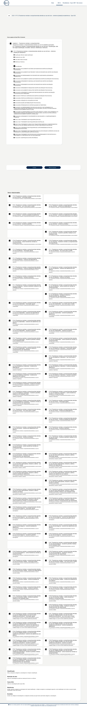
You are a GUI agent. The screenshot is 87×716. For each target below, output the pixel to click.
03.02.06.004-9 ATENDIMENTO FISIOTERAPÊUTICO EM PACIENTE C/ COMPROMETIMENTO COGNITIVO (35, 117)
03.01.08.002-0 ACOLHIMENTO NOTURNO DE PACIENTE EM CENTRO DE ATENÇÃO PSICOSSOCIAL (33, 69)
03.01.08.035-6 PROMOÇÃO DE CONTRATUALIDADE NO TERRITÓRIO (30, 105)
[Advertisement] (43, 27)
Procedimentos (66, 2)
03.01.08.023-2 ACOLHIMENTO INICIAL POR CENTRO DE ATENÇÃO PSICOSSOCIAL (33, 90)
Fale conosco (79, 2)
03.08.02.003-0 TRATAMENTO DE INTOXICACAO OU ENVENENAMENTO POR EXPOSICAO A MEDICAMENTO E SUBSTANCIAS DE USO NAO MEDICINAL (35, 135)
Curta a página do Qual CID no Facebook (16, 37)
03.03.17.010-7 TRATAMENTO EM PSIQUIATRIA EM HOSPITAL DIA (29, 121)
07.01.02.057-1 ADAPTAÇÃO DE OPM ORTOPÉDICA (26, 137)
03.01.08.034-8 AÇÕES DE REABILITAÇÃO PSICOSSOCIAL (28, 102)
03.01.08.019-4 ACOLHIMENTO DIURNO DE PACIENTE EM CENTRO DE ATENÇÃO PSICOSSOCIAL (37, 78)
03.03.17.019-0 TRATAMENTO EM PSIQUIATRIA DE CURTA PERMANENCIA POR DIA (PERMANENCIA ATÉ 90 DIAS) (33, 128)
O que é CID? (73, 2)
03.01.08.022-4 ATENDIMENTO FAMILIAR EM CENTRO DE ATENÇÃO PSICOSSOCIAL (34, 87)
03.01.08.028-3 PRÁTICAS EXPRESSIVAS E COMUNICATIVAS (28, 98)
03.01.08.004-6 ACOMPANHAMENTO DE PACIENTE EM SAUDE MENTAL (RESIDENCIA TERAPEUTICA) (33, 76)
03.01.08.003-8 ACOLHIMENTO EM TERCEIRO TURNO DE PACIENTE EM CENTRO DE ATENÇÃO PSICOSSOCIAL (36, 73)
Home (52, 2)
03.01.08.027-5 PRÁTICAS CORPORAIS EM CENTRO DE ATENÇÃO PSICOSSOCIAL (33, 95)
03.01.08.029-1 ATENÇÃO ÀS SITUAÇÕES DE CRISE (26, 100)
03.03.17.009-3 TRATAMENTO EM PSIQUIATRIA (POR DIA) (28, 119)
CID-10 (59, 2)
